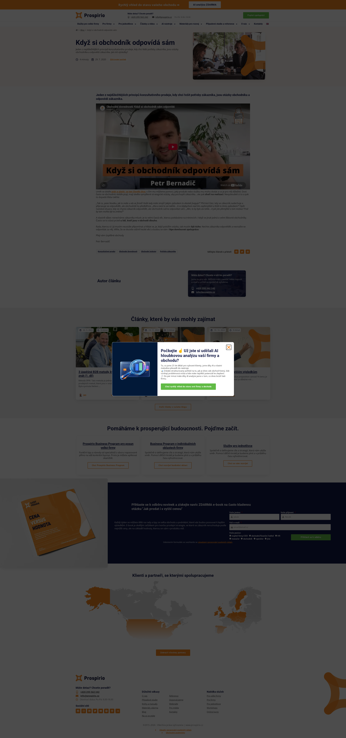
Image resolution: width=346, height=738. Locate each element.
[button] (228, 347)
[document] (173, 369)
